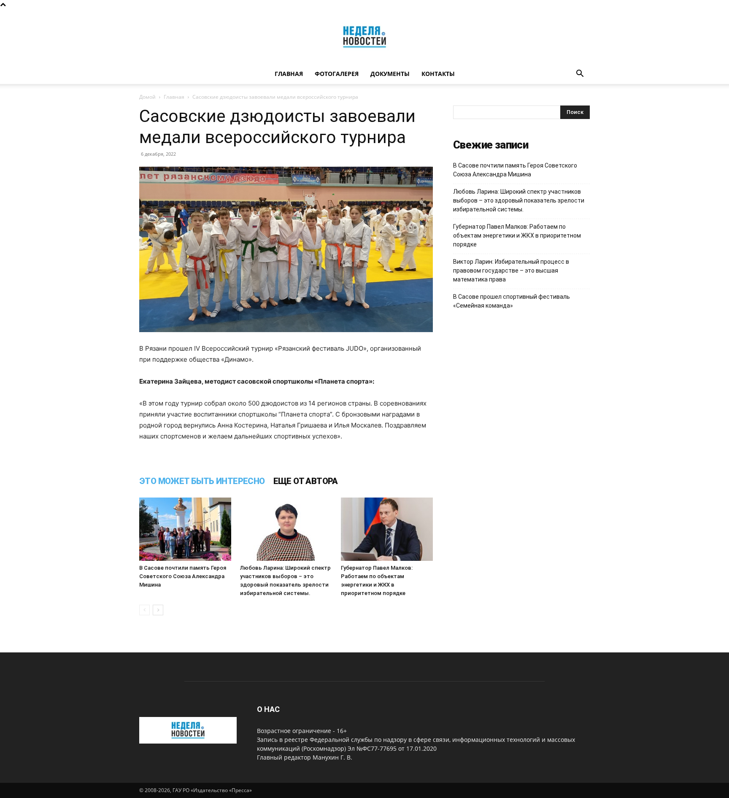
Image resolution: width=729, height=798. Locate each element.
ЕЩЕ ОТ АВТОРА (305, 481)
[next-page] (158, 610)
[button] (580, 74)
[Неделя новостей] (364, 37)
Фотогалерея (337, 74)
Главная (289, 74)
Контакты (438, 74)
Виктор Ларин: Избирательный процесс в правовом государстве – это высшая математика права (511, 270)
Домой (147, 96)
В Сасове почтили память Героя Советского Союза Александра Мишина (182, 576)
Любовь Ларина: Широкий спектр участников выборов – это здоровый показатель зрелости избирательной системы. (518, 200)
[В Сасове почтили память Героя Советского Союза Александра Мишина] (185, 529)
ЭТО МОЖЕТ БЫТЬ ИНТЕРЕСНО (202, 481)
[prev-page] (144, 610)
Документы (390, 74)
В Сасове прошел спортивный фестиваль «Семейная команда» (511, 301)
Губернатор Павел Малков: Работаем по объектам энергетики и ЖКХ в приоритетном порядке (517, 235)
